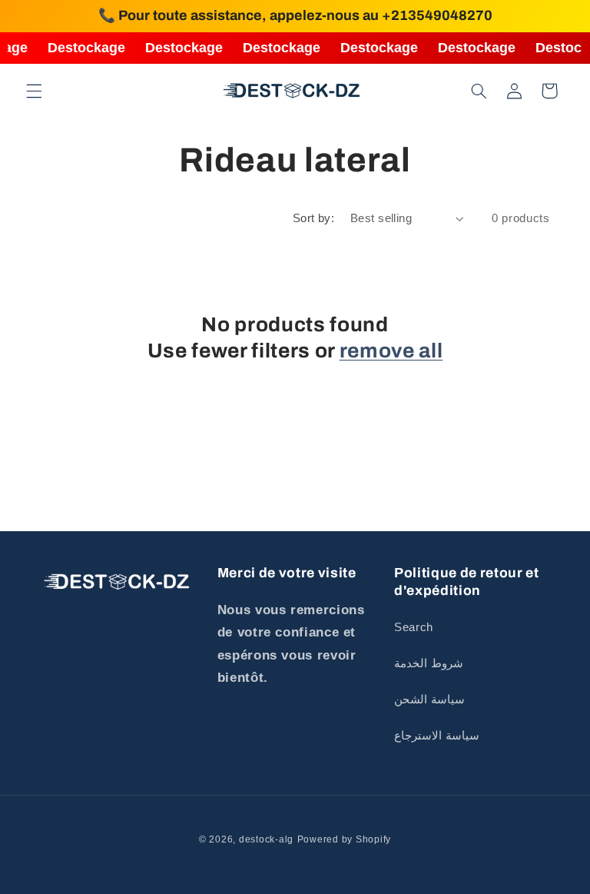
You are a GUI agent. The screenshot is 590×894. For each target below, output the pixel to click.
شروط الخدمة (428, 663)
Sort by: (313, 218)
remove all (391, 351)
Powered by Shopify (344, 839)
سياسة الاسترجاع (436, 735)
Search (413, 627)
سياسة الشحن (429, 699)
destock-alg (266, 839)
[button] (33, 90)
